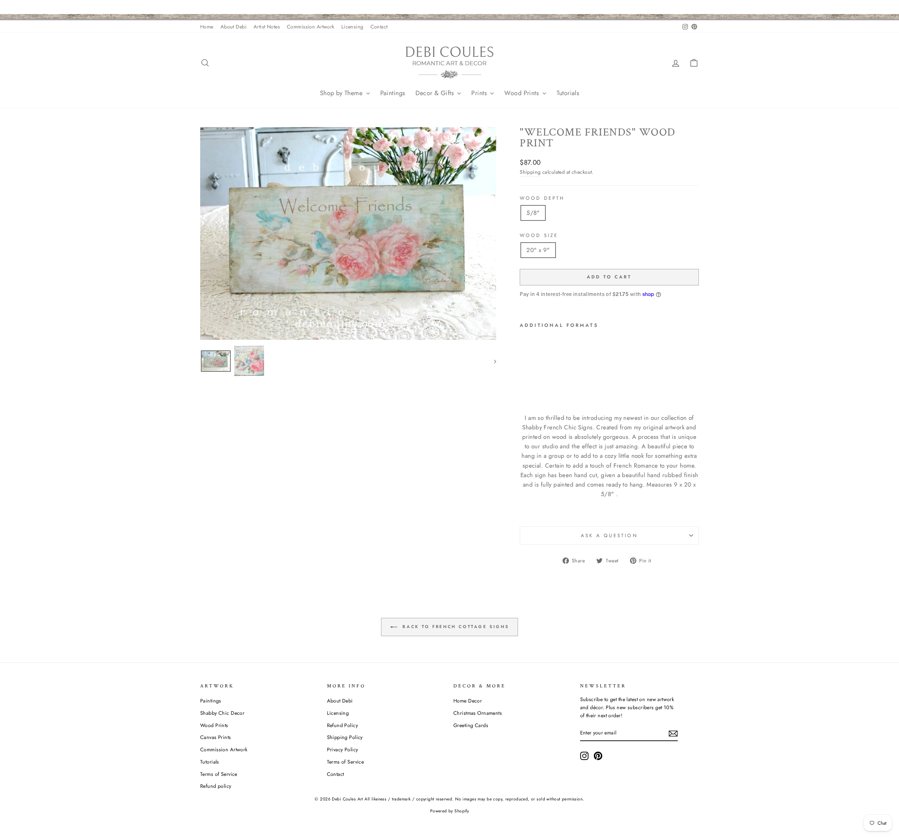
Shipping (530, 172)
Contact (379, 26)
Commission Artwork (310, 26)
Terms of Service (218, 774)
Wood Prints (522, 93)
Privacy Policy (342, 749)
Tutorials (568, 93)
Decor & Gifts (435, 93)
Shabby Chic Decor (222, 713)
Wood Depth (542, 198)
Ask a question (609, 535)
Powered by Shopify (449, 811)
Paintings (392, 93)
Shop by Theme (342, 93)
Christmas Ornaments (477, 713)
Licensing (352, 26)
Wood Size (539, 235)
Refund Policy (342, 725)
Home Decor (467, 700)
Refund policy (215, 786)
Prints (479, 93)
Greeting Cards (470, 725)
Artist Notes (267, 26)
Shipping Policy (345, 737)
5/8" (533, 213)
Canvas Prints (215, 737)
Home (207, 26)
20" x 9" (538, 250)
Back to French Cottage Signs (454, 626)
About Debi (234, 26)
